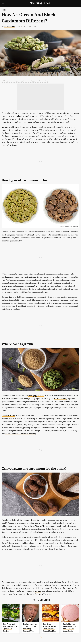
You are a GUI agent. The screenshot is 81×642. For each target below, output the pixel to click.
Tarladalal (43, 537)
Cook (4, 10)
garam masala (42, 543)
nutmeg (38, 591)
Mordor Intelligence (10, 127)
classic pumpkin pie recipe (28, 116)
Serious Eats (7, 297)
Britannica (6, 237)
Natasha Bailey (9, 26)
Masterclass (23, 273)
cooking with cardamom (33, 520)
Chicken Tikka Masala (11, 285)
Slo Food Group (60, 398)
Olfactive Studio (8, 415)
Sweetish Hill (33, 588)
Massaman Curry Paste (34, 285)
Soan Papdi (56, 282)
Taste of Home (41, 526)
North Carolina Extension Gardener (20, 433)
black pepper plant (36, 395)
